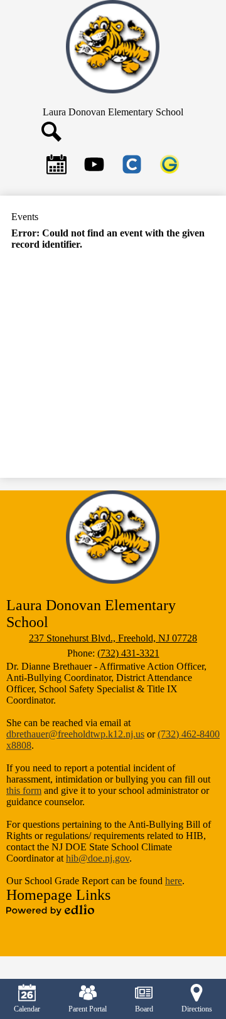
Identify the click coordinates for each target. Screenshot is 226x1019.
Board (144, 1009)
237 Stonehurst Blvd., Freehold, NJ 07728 (113, 638)
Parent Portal (87, 1009)
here (173, 880)
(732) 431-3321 (128, 653)
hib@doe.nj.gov (97, 858)
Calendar (27, 1009)
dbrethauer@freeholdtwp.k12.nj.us (75, 734)
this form (23, 790)
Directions (196, 1009)
